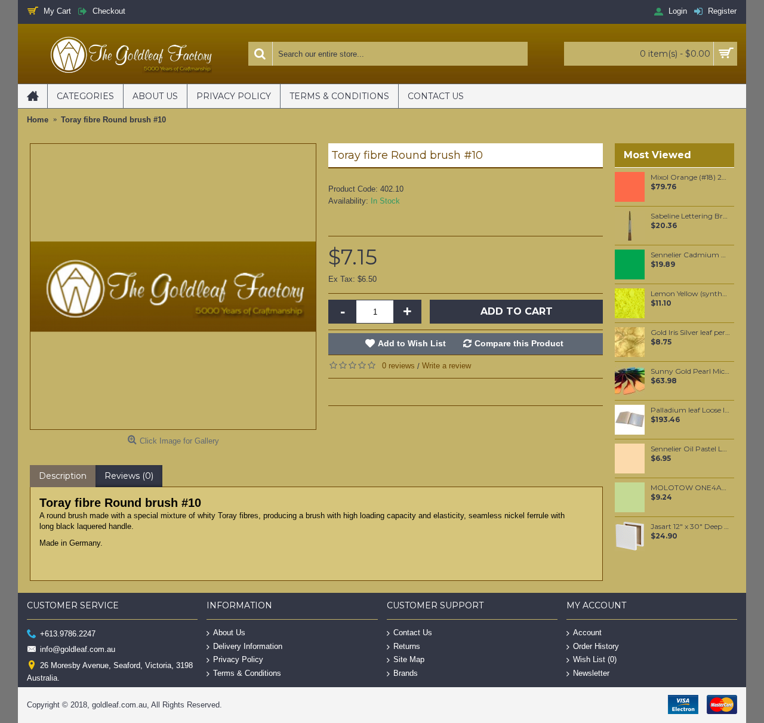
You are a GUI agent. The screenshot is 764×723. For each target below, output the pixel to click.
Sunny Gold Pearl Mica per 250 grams (690, 371)
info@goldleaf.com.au (77, 649)
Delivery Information (247, 645)
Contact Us (412, 632)
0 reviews (398, 365)
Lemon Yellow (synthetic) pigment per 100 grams (690, 294)
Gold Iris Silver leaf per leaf (690, 332)
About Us (229, 632)
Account (587, 632)
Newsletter (591, 672)
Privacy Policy (238, 659)
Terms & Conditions (247, 672)
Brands (405, 672)
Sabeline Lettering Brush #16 (690, 216)
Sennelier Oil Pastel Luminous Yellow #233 (690, 449)
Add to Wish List (412, 343)
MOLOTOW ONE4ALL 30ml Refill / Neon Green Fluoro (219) (690, 488)
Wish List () (595, 659)
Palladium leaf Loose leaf (690, 410)
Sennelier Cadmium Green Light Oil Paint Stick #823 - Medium (690, 255)
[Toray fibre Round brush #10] (173, 286)
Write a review (446, 365)
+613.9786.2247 (68, 633)
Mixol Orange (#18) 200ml (690, 177)
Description (63, 475)
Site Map (408, 659)
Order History (596, 645)
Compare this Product (519, 343)
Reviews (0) (128, 475)
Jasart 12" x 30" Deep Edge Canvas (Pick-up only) (690, 526)
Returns (406, 645)
